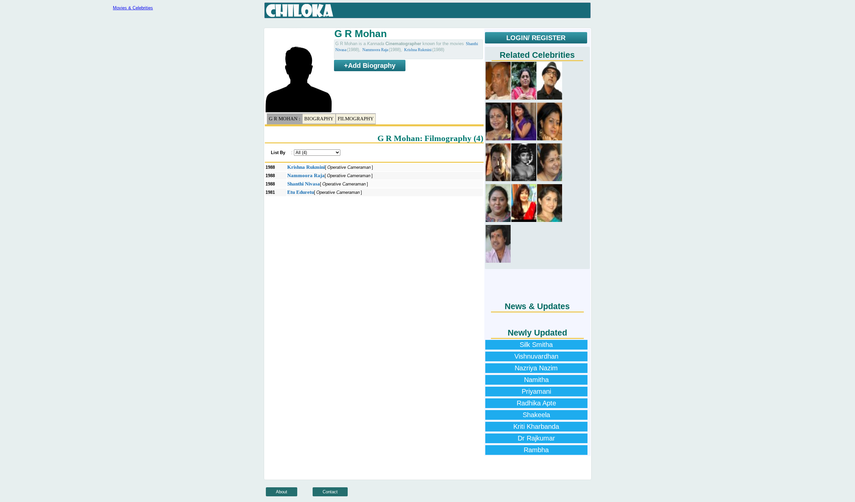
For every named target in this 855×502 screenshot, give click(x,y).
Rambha (536, 450)
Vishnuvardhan (536, 356)
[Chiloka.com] (300, 10)
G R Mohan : (284, 118)
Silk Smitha (536, 344)
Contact (330, 491)
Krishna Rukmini (418, 49)
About (281, 491)
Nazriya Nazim (536, 368)
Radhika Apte (536, 403)
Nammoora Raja (375, 49)
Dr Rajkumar (536, 438)
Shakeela (536, 414)
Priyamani (536, 391)
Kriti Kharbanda (536, 426)
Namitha (536, 379)
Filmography (356, 118)
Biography (319, 118)
